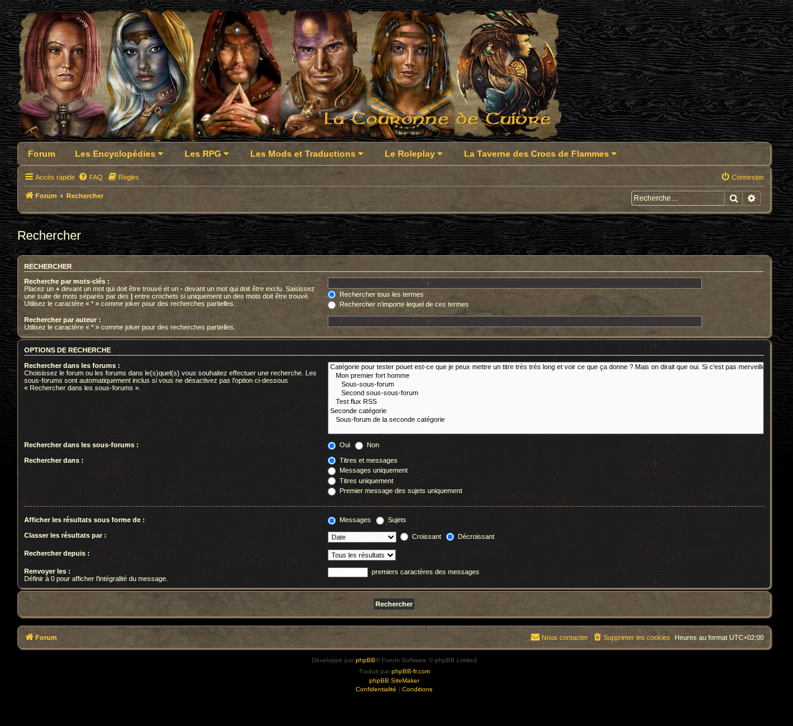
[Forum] (297, 78)
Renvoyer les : (47, 571)
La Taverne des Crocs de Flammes (537, 154)
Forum (41, 154)
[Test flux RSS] (546, 402)
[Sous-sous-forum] (546, 384)
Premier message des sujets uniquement (400, 490)
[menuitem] (90, 177)
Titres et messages (368, 460)
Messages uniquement (373, 470)
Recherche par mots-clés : (67, 281)
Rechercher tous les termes (381, 294)
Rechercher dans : (54, 460)
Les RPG (204, 154)
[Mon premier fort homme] (546, 376)
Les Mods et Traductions (304, 154)
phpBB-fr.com (411, 671)
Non (372, 444)
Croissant (425, 536)
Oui (344, 444)
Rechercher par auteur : (62, 319)
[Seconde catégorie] (546, 411)
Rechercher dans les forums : (72, 365)
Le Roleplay (411, 154)
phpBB (365, 660)
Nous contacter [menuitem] (564, 637)
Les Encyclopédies (116, 154)
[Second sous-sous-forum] (546, 393)
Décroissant (475, 536)
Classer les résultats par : (65, 535)
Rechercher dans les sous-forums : (81, 444)
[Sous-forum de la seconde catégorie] (546, 420)
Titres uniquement (365, 480)
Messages (354, 519)
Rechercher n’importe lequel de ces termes (403, 304)
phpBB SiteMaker (394, 680)
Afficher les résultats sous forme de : (84, 519)
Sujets (396, 519)
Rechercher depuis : (57, 553)
